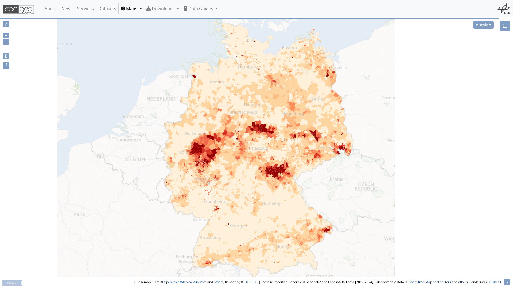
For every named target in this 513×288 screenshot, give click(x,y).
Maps (131, 8)
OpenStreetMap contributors (185, 282)
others (218, 282)
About (51, 8)
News (67, 8)
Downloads (163, 8)
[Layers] (505, 26)
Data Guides (200, 8)
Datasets (107, 8)
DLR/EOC (251, 282)
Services (85, 8)
